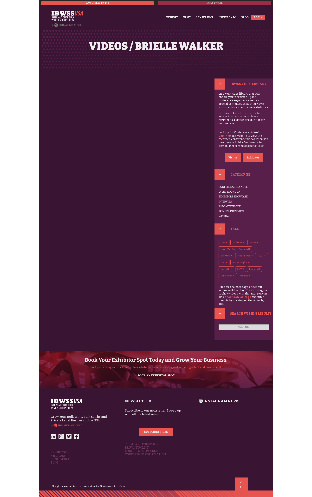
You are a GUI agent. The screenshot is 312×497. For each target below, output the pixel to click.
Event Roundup (229, 191)
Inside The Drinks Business (234, 249)
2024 (261, 256)
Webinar (225, 216)
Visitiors (58, 456)
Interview (225, 201)
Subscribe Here (156, 431)
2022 (239, 269)
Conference (205, 17)
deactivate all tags (238, 297)
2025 (223, 262)
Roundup (253, 269)
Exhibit (172, 17)
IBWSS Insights (240, 262)
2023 (223, 242)
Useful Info (227, 17)
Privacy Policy (137, 447)
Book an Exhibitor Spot (156, 375)
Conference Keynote (233, 186)
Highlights (226, 269)
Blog (245, 17)
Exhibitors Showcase (233, 196)
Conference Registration (145, 454)
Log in (223, 135)
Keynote (244, 276)
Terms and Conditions (142, 444)
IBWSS (253, 242)
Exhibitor (253, 157)
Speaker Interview (231, 211)
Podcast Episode (230, 206)
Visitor (233, 157)
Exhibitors (237, 242)
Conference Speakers (142, 451)
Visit (187, 17)
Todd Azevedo (244, 256)
